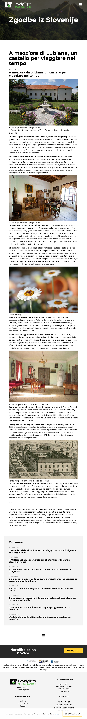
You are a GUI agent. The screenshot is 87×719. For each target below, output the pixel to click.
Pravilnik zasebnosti (64, 707)
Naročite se (73, 650)
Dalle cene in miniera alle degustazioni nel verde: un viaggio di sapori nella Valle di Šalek (43, 580)
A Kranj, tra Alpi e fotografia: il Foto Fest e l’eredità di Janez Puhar (41, 589)
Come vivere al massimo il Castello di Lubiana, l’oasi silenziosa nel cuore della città (42, 599)
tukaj (56, 714)
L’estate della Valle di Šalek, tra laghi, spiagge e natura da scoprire (40, 618)
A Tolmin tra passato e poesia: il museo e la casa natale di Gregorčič (40, 570)
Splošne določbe (64, 704)
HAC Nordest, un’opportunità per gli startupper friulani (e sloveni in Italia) (39, 561)
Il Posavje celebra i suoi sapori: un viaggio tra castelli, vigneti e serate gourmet (42, 551)
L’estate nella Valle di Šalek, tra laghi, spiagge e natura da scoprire (39, 608)
